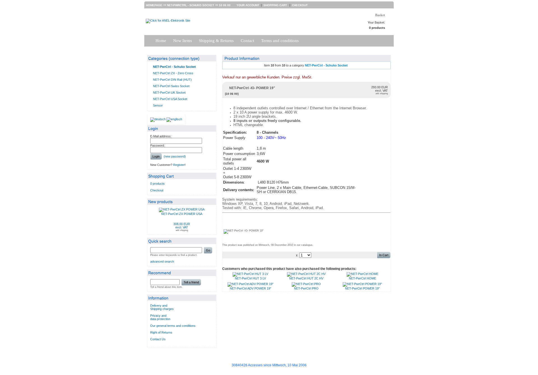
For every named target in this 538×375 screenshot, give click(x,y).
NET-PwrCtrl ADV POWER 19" (250, 288)
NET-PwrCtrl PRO (306, 288)
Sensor (158, 105)
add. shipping (182, 230)
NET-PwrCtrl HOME (362, 278)
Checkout (300, 5)
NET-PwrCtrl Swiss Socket (171, 86)
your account (247, 5)
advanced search (162, 261)
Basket (380, 15)
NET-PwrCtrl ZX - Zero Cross (173, 73)
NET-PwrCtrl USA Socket (170, 99)
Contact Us (158, 339)
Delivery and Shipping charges (162, 307)
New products (160, 201)
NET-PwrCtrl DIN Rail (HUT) (172, 79)
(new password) (175, 156)
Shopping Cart (275, 5)
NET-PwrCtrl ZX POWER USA (181, 214)
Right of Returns (161, 332)
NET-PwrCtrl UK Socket (169, 92)
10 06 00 (225, 5)
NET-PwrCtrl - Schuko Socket (190, 5)
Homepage (154, 5)
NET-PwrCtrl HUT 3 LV (250, 278)
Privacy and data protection (160, 317)
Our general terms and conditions (173, 325)
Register (179, 164)
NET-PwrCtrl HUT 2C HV (306, 278)
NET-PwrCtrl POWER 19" (362, 288)
